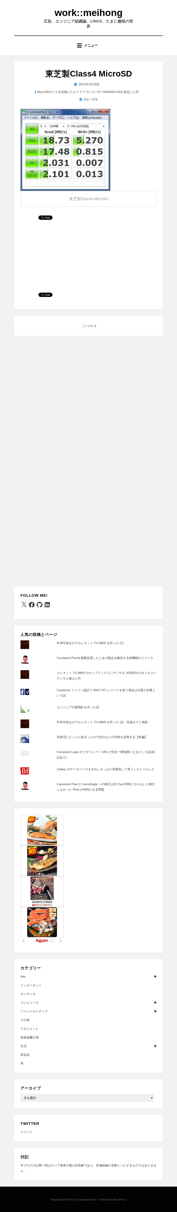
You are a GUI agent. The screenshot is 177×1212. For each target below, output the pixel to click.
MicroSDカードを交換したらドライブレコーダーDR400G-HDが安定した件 (88, 92)
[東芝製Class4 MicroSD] (65, 149)
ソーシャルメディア (34, 1011)
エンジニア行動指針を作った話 (78, 707)
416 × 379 (90, 99)
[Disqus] (88, 397)
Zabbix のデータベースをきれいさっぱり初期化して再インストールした (106, 769)
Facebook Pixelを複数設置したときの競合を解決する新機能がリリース (105, 658)
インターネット (31, 985)
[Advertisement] (88, 258)
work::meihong (89, 12)
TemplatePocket (87, 1199)
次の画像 (87, 326)
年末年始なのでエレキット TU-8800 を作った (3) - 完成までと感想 (102, 722)
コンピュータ (30, 1002)
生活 (24, 1046)
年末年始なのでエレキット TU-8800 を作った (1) (90, 643)
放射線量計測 (30, 1037)
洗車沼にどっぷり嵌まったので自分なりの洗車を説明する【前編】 (102, 737)
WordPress (119, 1199)
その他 (25, 1020)
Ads (23, 976)
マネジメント (30, 1028)
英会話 (25, 1054)
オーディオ (28, 994)
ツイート (27, 1132)
